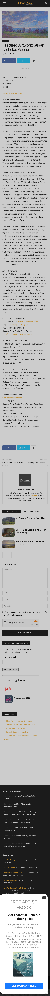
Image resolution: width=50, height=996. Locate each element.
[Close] (44, 897)
